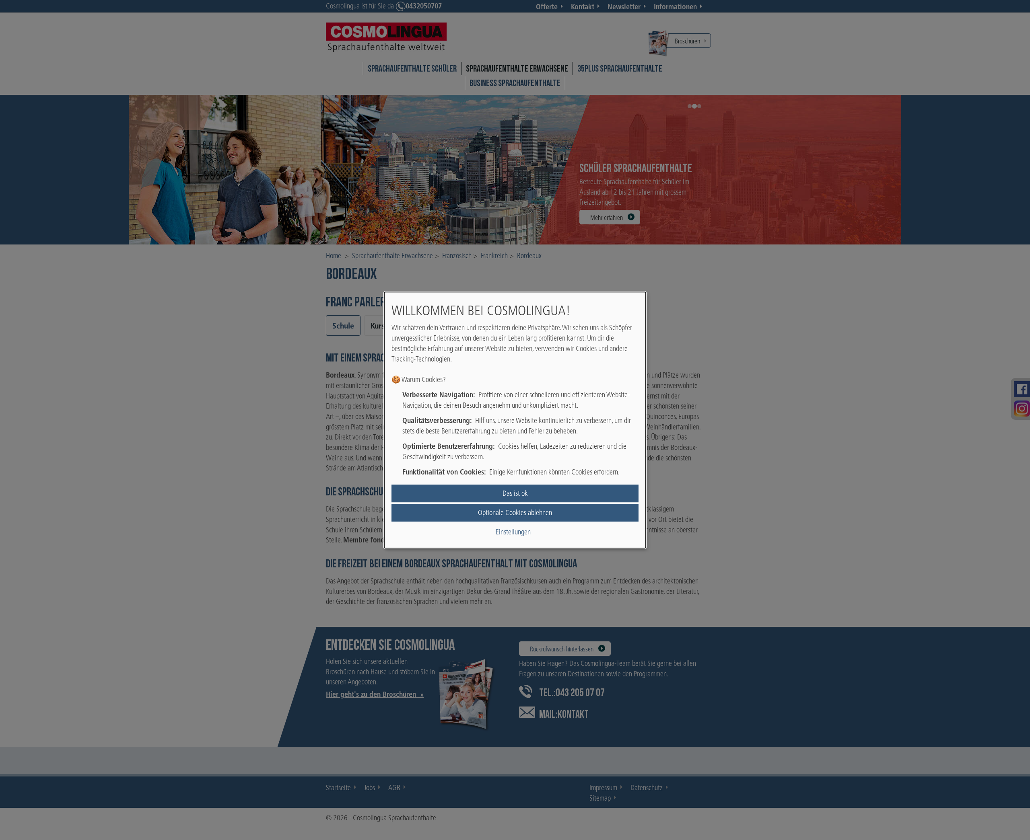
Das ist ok (515, 493)
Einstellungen (513, 532)
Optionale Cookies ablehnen (515, 512)
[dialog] (515, 420)
